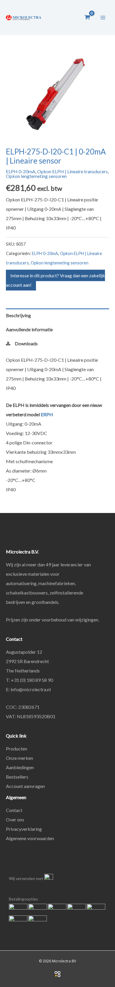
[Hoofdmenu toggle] (103, 17)
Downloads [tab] (26, 343)
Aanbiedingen (20, 767)
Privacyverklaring (24, 829)
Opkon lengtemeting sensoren (36, 176)
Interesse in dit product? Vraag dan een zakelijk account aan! (55, 280)
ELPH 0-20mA (20, 171)
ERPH (47, 414)
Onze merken (19, 758)
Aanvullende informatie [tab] (29, 329)
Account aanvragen (25, 786)
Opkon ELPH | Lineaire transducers (72, 171)
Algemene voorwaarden (30, 838)
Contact (14, 810)
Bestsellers (17, 776)
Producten (16, 748)
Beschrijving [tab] (18, 315)
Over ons (15, 819)
